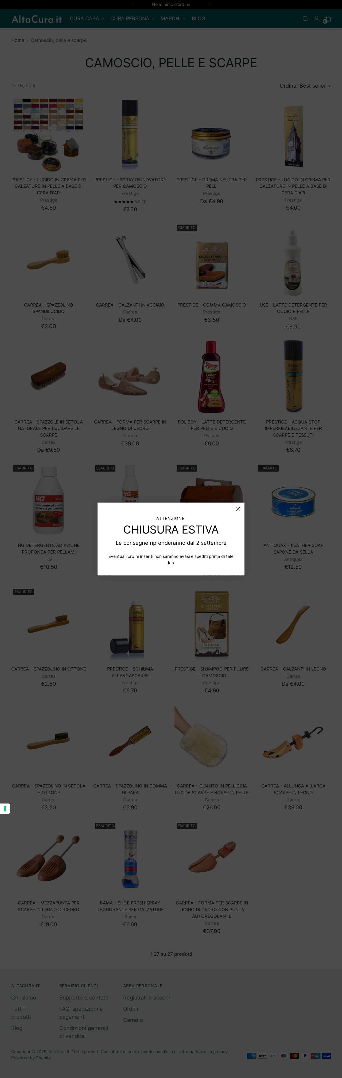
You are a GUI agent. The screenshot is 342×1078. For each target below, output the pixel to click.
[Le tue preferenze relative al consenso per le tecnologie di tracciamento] (5, 808)
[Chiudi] (238, 509)
